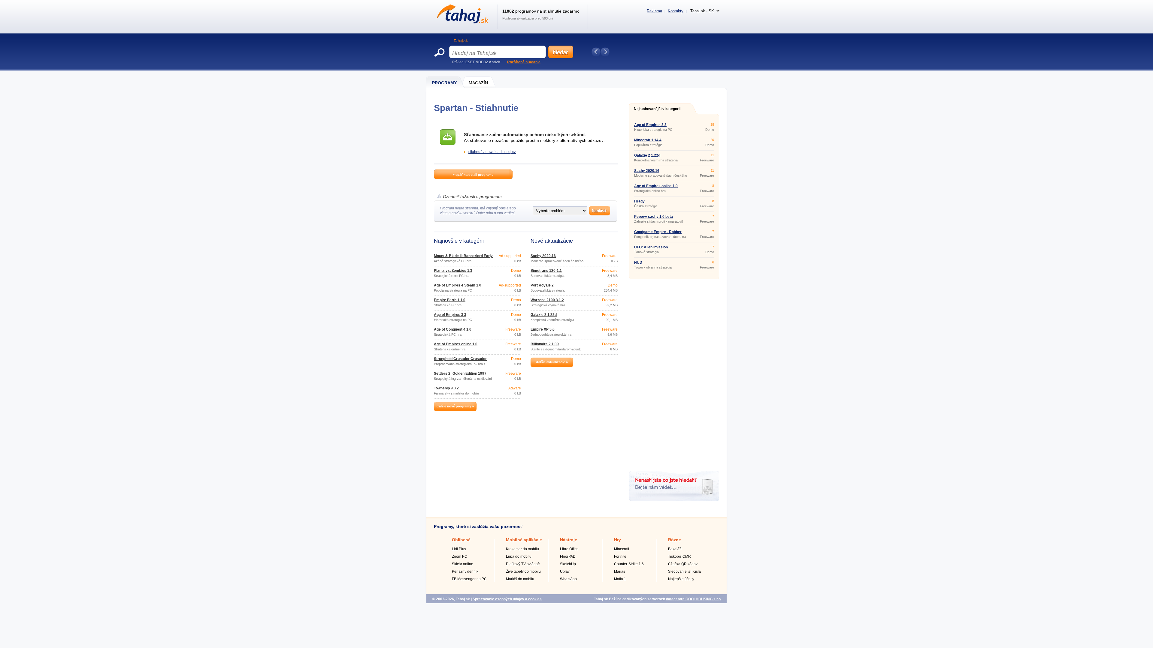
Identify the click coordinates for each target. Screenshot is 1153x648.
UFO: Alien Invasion (651, 247)
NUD (638, 262)
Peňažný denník (465, 571)
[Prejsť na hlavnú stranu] (461, 22)
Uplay (565, 571)
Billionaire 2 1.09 (545, 344)
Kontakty (675, 11)
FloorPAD (568, 556)
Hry (617, 539)
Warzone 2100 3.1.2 (547, 300)
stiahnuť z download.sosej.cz (492, 152)
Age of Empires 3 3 (450, 315)
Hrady (639, 201)
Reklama (654, 11)
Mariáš (619, 571)
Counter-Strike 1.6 (629, 564)
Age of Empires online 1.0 (455, 344)
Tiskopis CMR (679, 556)
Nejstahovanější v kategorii (657, 109)
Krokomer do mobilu (522, 549)
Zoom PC (459, 556)
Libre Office (569, 549)
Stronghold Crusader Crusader (460, 359)
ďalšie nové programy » (455, 406)
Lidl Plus (459, 549)
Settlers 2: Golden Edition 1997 (460, 373)
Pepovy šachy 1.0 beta (653, 216)
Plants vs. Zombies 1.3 (453, 270)
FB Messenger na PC (469, 579)
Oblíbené (461, 539)
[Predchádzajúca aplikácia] (596, 51)
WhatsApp (568, 579)
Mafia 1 (620, 579)
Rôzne (674, 539)
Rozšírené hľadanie (523, 62)
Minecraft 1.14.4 (647, 140)
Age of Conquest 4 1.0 (452, 329)
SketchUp (568, 564)
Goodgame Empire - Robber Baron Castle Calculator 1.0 (658, 234)
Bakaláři (675, 549)
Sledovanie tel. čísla (684, 571)
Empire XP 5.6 (543, 329)
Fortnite (620, 556)
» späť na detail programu (473, 174)
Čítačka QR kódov (683, 564)
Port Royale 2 (542, 285)
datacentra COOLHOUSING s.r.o (693, 599)
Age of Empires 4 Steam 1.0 (457, 285)
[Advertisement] (674, 373)
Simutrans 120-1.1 (546, 270)
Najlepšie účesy (681, 579)
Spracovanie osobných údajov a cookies (507, 599)
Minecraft (621, 549)
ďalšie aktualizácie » (552, 362)
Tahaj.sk (461, 41)
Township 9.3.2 (446, 388)
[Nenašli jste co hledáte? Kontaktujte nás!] (674, 500)
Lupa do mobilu (518, 556)
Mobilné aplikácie (524, 539)
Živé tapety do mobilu (523, 571)
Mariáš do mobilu (520, 579)
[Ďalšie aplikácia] (605, 51)
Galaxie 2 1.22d (544, 315)
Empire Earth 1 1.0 (449, 300)
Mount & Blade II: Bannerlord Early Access (463, 258)
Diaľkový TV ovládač (523, 564)
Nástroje (568, 539)
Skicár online (462, 564)
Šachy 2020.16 (543, 256)
